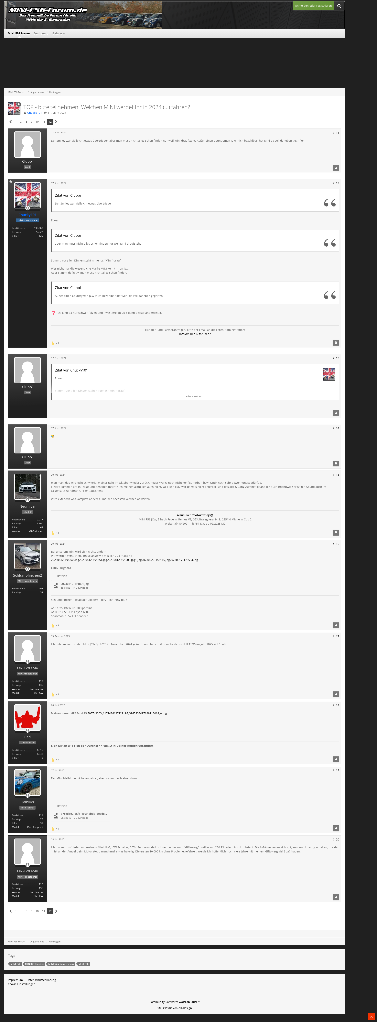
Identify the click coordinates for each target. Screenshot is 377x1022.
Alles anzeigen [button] (194, 396)
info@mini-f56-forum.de (195, 334)
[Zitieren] (336, 168)
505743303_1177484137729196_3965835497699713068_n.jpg (127, 713)
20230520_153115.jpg (156, 560)
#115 (336, 474)
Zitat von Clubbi (68, 195)
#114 (336, 428)
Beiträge (16, 232)
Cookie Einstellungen (21, 984)
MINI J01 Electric (34, 964)
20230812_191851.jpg (93, 560)
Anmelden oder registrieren (313, 5)
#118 (336, 705)
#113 (336, 358)
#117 (336, 636)
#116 (336, 544)
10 (37, 121)
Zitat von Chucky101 (71, 370)
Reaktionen (18, 228)
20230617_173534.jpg (184, 560)
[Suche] (339, 5)
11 (43, 121)
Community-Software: (174, 1002)
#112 (336, 183)
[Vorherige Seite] (11, 122)
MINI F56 (15, 964)
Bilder (15, 236)
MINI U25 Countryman (61, 964)
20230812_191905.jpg (121, 560)
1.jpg (138, 560)
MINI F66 (84, 964)
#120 (336, 839)
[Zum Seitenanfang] (371, 1016)
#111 (336, 132)
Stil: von (174, 1008)
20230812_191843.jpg (65, 560)
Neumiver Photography (193, 515)
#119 (336, 770)
